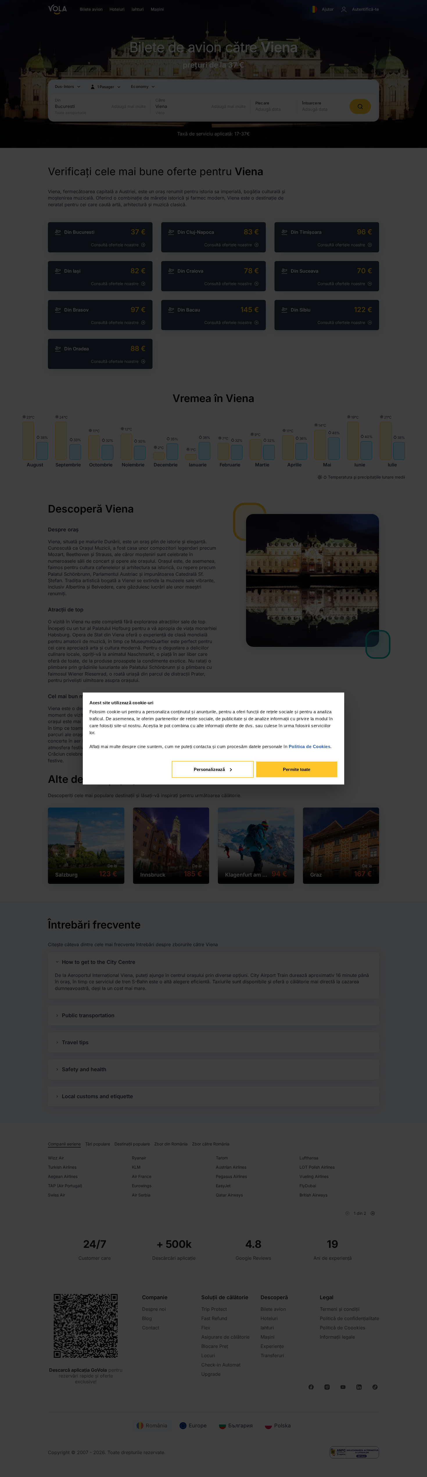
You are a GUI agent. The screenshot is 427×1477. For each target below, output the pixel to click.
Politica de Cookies (310, 746)
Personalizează (209, 769)
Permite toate (296, 769)
